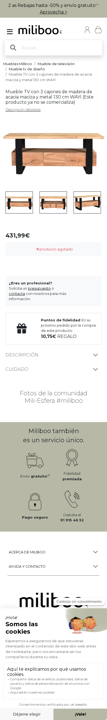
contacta (17, 294)
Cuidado (16, 369)
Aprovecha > (53, 12)
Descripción (21, 355)
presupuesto (39, 288)
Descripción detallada (23, 110)
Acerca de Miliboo (27, 552)
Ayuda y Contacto (27, 566)
